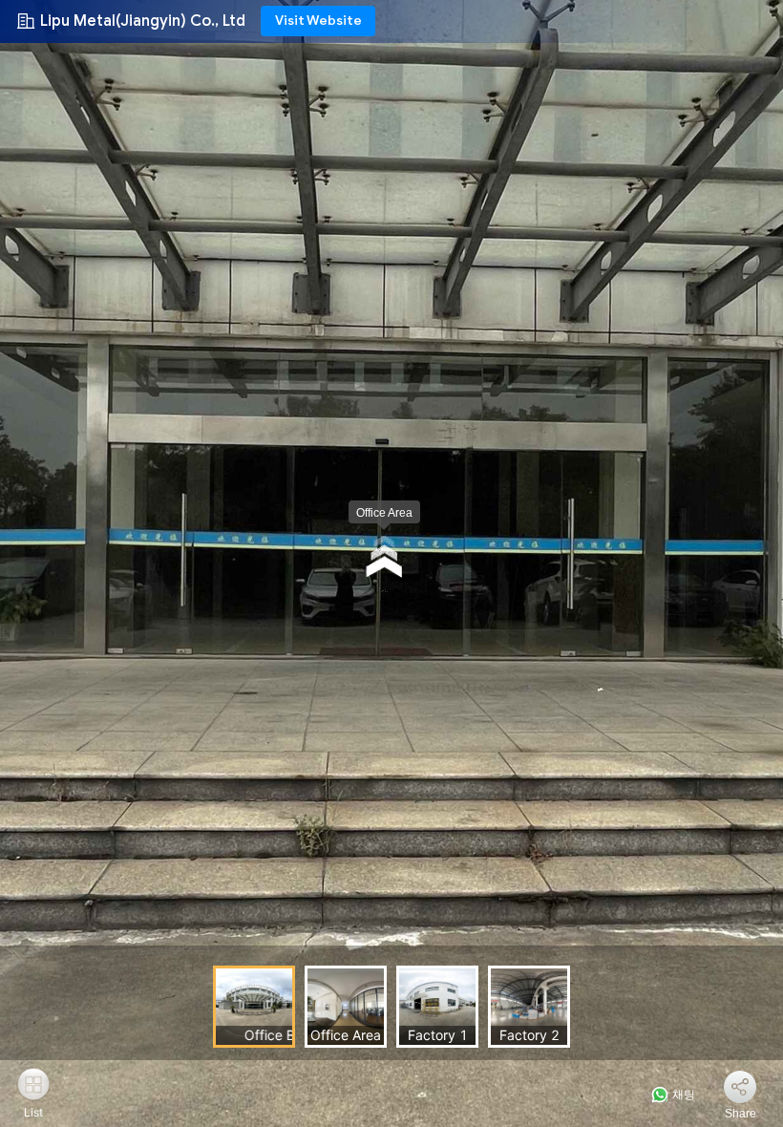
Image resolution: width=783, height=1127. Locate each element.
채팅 (682, 1094)
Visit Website (318, 20)
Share (740, 1113)
